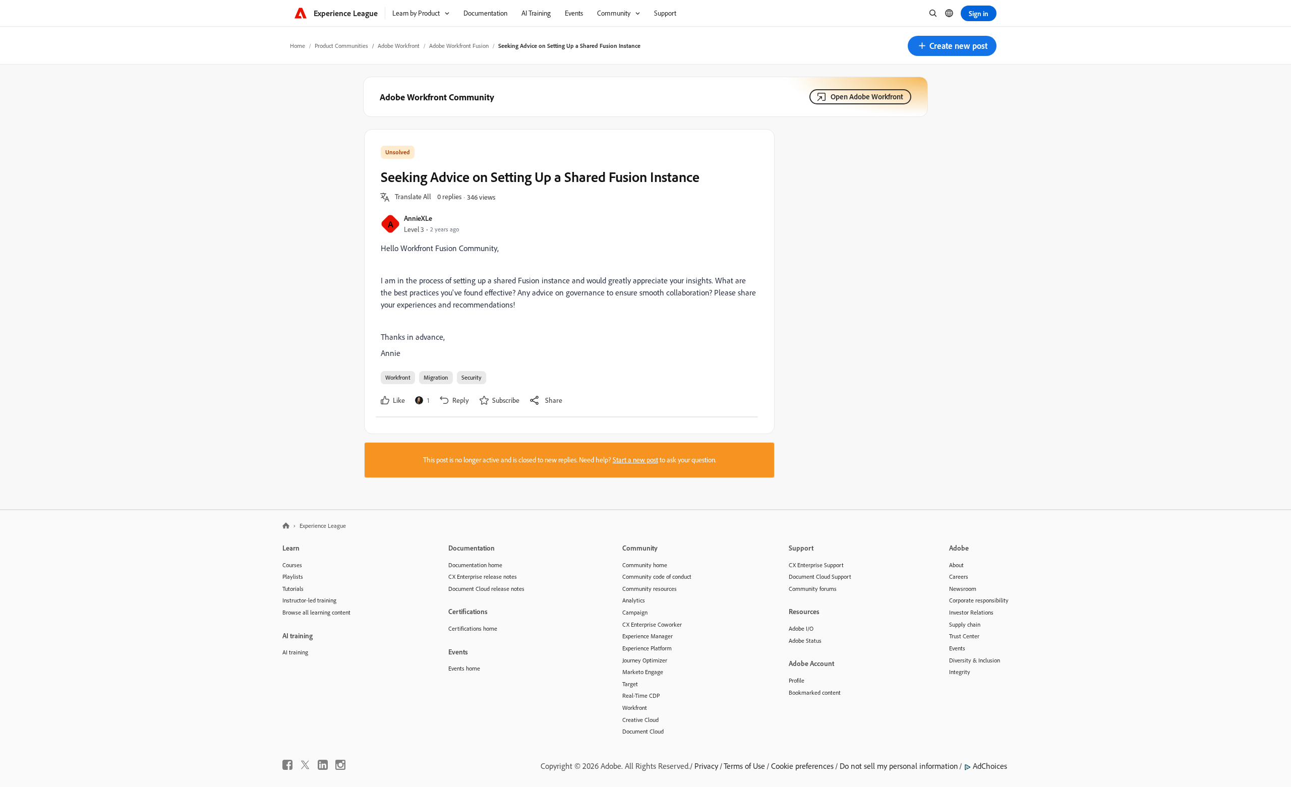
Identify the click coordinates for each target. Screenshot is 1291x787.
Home (297, 45)
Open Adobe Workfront (867, 96)
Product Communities (341, 45)
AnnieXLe (418, 218)
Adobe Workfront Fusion (459, 45)
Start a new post (635, 459)
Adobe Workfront (399, 45)
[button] (952, 46)
